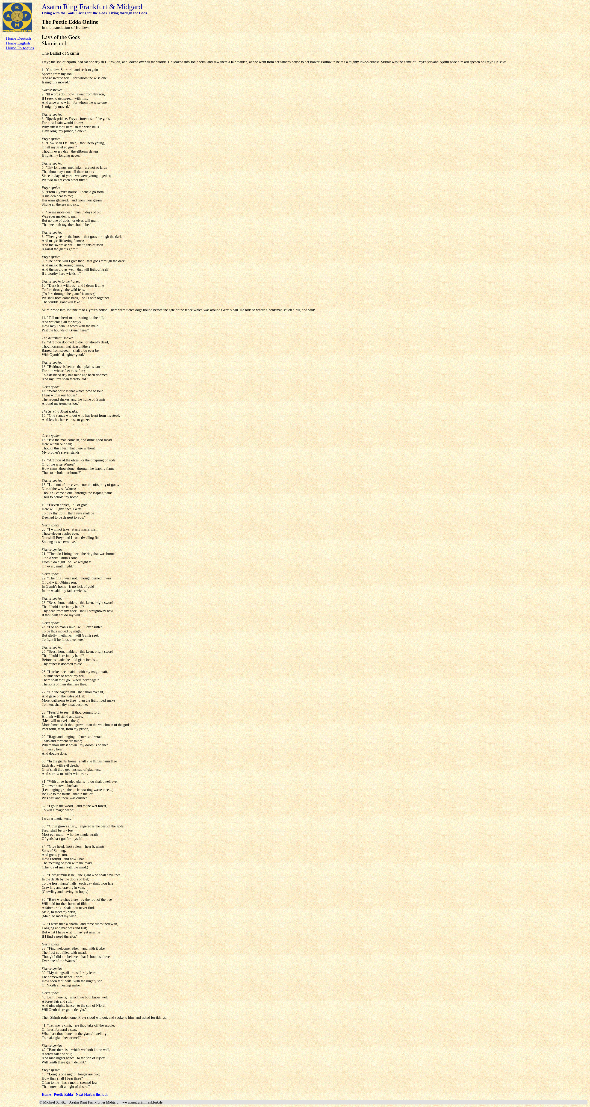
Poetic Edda (63, 1094)
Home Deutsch (18, 38)
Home (46, 1094)
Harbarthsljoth (96, 1094)
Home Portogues (20, 48)
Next (80, 1094)
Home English (18, 43)
